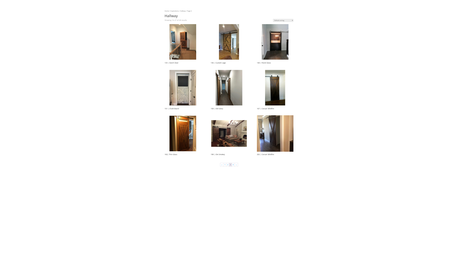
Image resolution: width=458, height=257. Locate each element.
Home (167, 11)
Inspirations (174, 11)
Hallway (183, 11)
